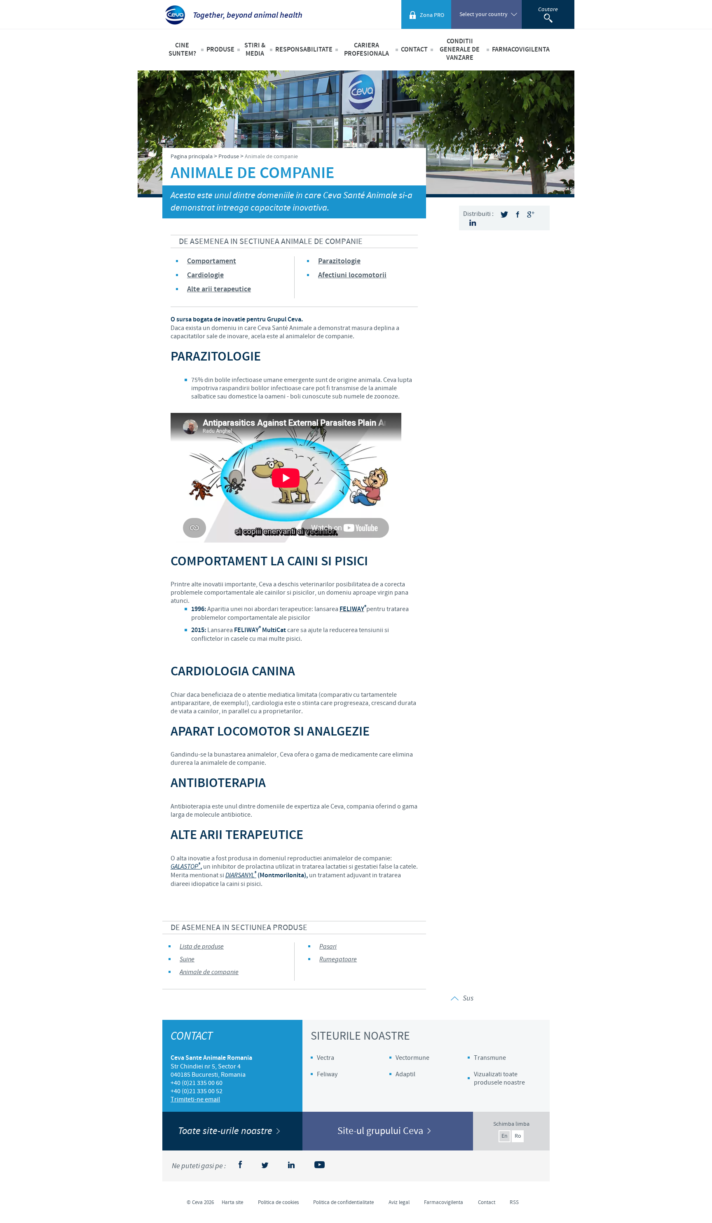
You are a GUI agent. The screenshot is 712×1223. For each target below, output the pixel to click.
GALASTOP (185, 866)
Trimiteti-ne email (195, 1099)
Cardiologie (205, 275)
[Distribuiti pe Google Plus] (530, 214)
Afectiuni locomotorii (352, 275)
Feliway (327, 1074)
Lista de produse (202, 946)
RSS (514, 1202)
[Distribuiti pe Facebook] (517, 214)
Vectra (325, 1058)
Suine (187, 959)
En (504, 1136)
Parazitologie (339, 261)
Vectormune (412, 1058)
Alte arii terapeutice (219, 289)
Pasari (328, 946)
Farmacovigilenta (521, 49)
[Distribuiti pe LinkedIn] (472, 223)
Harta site (232, 1202)
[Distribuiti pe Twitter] (504, 214)
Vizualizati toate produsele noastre (499, 1078)
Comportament (211, 261)
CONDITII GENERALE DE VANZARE (460, 49)
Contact (414, 49)
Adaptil (405, 1074)
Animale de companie (209, 972)
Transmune (490, 1058)
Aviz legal (399, 1202)
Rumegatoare (338, 959)
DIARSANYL (240, 875)
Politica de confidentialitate (343, 1202)
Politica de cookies (278, 1202)
